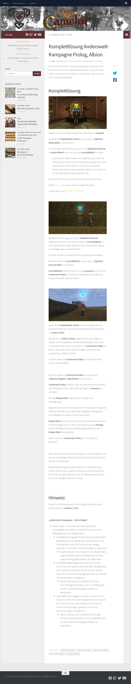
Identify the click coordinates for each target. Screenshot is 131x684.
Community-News (32, 89)
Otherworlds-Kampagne (57, 654)
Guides (32, 3)
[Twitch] (31, 34)
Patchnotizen (18, 3)
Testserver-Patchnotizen (27, 135)
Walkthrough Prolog (73, 654)
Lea (53, 61)
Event (63, 34)
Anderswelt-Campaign (68, 650)
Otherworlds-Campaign (101, 650)
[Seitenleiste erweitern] (126, 35)
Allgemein (53, 34)
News (5, 3)
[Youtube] (39, 34)
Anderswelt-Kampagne (84, 650)
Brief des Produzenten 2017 (28, 108)
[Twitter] (35, 34)
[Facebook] (27, 34)
